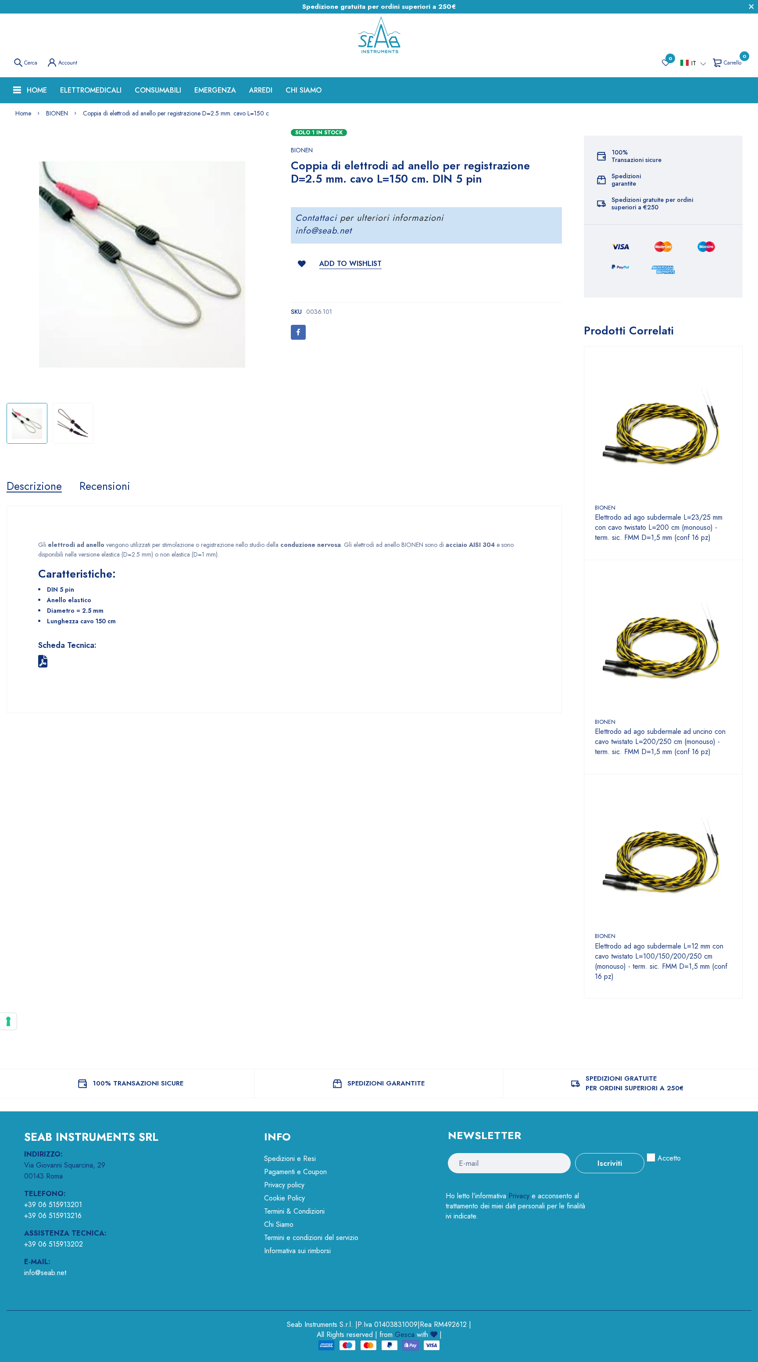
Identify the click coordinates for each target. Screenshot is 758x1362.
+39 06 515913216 (53, 1216)
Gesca (405, 1335)
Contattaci (316, 218)
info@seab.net (323, 230)
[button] (693, 63)
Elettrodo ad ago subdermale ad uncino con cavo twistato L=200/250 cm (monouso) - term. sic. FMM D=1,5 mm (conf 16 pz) (660, 741)
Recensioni (104, 485)
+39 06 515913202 (53, 1244)
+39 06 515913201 (53, 1205)
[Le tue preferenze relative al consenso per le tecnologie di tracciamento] (8, 1021)
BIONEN (302, 150)
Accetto (669, 1158)
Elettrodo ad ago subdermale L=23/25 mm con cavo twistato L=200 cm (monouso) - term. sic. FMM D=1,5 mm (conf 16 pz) (658, 527)
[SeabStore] (379, 35)
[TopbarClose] (751, 6)
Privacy (518, 1196)
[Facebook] (298, 332)
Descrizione (34, 485)
